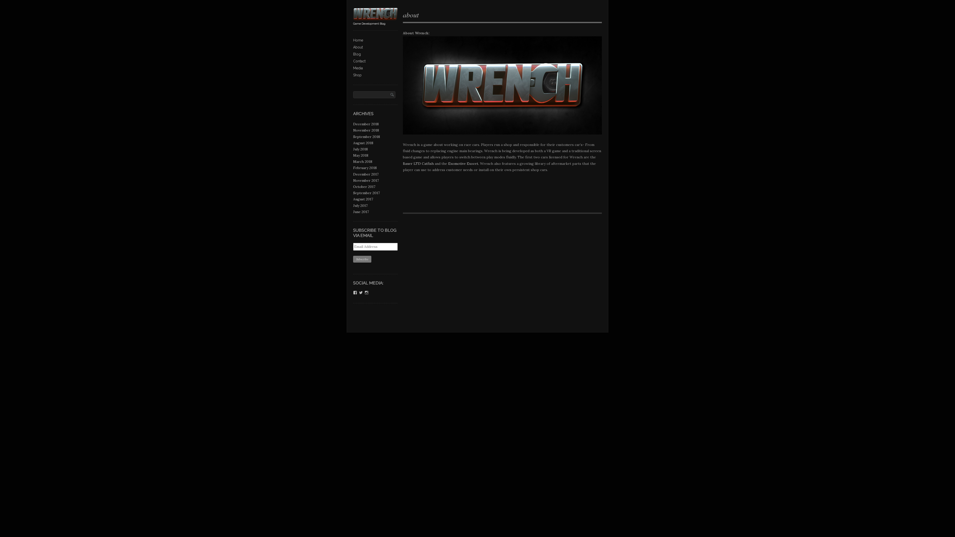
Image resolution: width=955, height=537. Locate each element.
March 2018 (362, 161)
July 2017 (360, 205)
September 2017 (366, 193)
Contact (359, 61)
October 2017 (364, 186)
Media (358, 68)
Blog (357, 54)
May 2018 (360, 155)
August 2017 (363, 199)
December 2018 (366, 124)
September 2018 (366, 136)
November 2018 (366, 130)
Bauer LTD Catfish (418, 163)
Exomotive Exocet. (463, 163)
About (358, 47)
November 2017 (366, 180)
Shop (357, 75)
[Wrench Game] (375, 18)
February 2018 (365, 168)
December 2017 (366, 174)
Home (358, 40)
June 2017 (361, 212)
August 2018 (363, 143)
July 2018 (360, 149)
